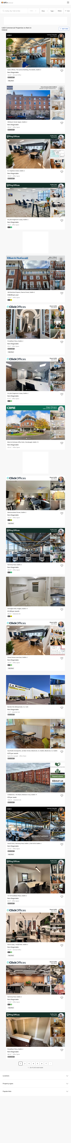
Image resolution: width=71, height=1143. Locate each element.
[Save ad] (62, 70)
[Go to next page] (50, 1063)
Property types (8, 1084)
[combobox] (19, 11)
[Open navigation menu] (68, 2)
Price (43, 11)
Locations (6, 1076)
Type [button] (52, 11)
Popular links (7, 1091)
